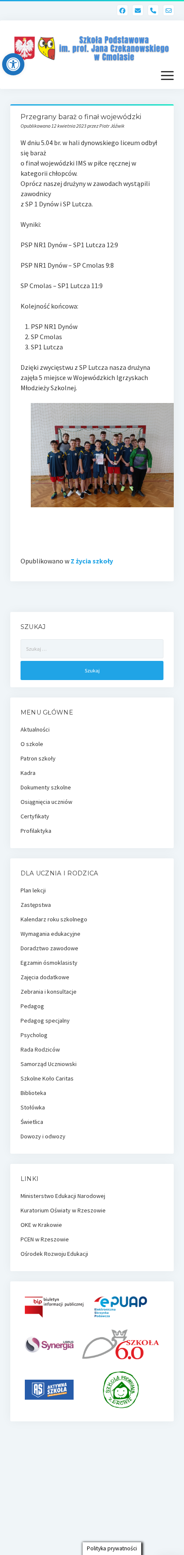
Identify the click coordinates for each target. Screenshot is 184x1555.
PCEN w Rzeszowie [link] (45, 1239)
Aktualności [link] (35, 729)
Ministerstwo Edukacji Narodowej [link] (63, 1196)
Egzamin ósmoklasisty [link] (49, 962)
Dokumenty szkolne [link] (46, 787)
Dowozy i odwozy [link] (43, 1136)
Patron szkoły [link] (38, 758)
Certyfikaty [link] (35, 816)
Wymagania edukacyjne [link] (50, 934)
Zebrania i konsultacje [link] (49, 991)
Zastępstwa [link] (36, 905)
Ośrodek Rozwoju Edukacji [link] (54, 1254)
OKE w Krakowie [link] (41, 1225)
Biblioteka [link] (33, 1093)
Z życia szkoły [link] (92, 561)
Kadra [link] (28, 773)
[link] (13, 64)
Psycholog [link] (34, 1035)
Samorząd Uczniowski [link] (49, 1064)
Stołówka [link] (33, 1107)
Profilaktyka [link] (36, 831)
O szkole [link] (32, 744)
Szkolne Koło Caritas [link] (47, 1078)
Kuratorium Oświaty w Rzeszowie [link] (63, 1210)
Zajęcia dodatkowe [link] (45, 977)
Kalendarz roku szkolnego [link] (54, 919)
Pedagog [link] (32, 1006)
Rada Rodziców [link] (40, 1049)
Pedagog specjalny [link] (45, 1020)
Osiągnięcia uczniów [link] (46, 802)
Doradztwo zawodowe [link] (49, 948)
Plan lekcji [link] (33, 890)
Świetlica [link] (32, 1122)
